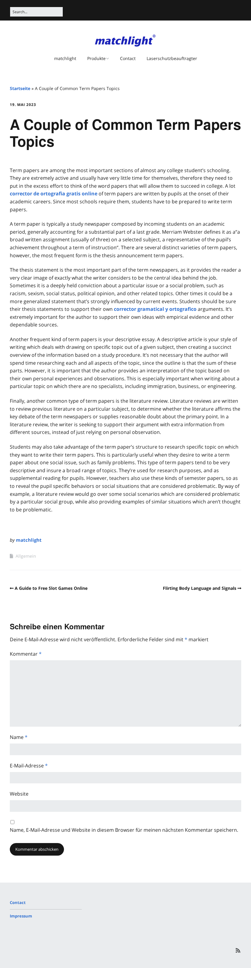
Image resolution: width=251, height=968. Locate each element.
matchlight (65, 58)
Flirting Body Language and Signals (199, 588)
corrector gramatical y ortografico (155, 309)
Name (19, 737)
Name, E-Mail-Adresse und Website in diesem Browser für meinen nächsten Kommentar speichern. (124, 830)
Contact (128, 58)
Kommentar (26, 653)
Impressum (21, 916)
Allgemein (26, 556)
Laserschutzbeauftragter (172, 58)
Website (19, 793)
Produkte (96, 58)
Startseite (20, 88)
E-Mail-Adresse (29, 765)
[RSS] (238, 950)
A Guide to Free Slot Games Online (51, 588)
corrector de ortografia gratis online (53, 193)
